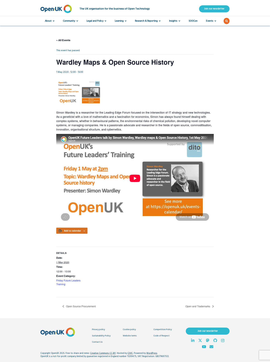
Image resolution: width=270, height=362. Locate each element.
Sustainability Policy (101, 336)
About (48, 21)
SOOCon (193, 21)
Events (209, 21)
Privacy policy (98, 329)
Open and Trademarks (198, 306)
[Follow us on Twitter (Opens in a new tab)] (200, 341)
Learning (119, 21)
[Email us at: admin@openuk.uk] (211, 347)
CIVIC (130, 353)
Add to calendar (72, 230)
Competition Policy (162, 329)
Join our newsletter (214, 9)
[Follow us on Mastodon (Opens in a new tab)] (207, 341)
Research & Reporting (146, 21)
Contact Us (97, 342)
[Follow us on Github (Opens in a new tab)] (215, 341)
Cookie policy (129, 329)
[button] (227, 21)
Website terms (130, 336)
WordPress (151, 353)
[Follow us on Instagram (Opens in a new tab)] (222, 341)
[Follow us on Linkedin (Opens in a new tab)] (192, 341)
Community (69, 21)
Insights (173, 21)
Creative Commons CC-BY (103, 353)
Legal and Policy (95, 21)
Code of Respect (161, 336)
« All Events (63, 40)
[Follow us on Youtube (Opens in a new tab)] (204, 347)
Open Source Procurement (80, 306)
